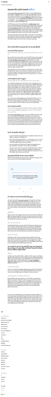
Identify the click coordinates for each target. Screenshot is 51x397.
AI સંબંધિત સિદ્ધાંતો (32, 24)
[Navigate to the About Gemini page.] (4, 2)
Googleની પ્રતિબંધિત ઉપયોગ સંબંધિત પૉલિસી (29, 108)
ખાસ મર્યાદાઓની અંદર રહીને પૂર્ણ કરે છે (18, 60)
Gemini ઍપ (21, 20)
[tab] (23, 191)
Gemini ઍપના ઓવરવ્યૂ (23, 200)
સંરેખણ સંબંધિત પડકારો (15, 28)
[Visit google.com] (25, 386)
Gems (23, 65)
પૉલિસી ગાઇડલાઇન (21, 110)
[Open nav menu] (49, 2)
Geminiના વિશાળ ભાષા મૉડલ (16, 13)
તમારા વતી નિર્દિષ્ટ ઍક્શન (26, 17)
